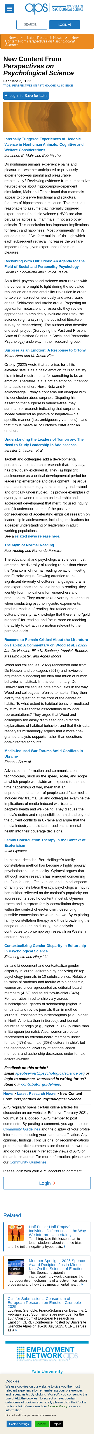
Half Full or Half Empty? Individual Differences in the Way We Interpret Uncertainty (57, 1231)
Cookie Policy (58, 1406)
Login (63, 24)
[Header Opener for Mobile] (9, 8)
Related (12, 1215)
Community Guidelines (21, 1129)
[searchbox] (31, 24)
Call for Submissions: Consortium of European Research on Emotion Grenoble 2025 (44, 1302)
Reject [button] (57, 1424)
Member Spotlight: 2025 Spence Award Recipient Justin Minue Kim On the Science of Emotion (57, 1265)
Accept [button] (41, 1424)
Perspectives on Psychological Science (42, 85)
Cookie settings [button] (19, 1424)
